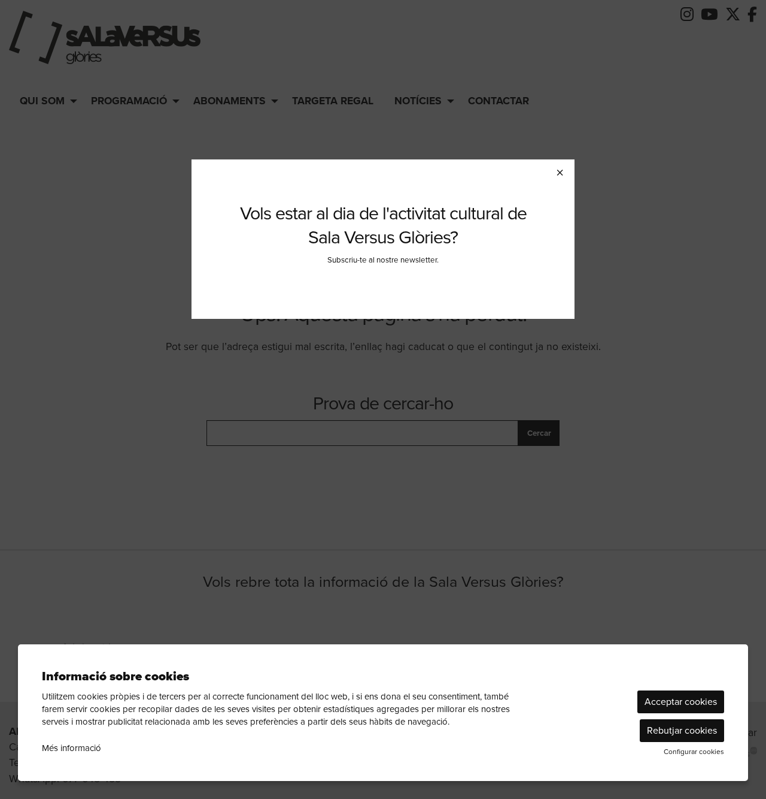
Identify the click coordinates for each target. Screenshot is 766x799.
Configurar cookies (694, 751)
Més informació (71, 748)
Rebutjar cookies (682, 730)
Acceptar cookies (681, 701)
